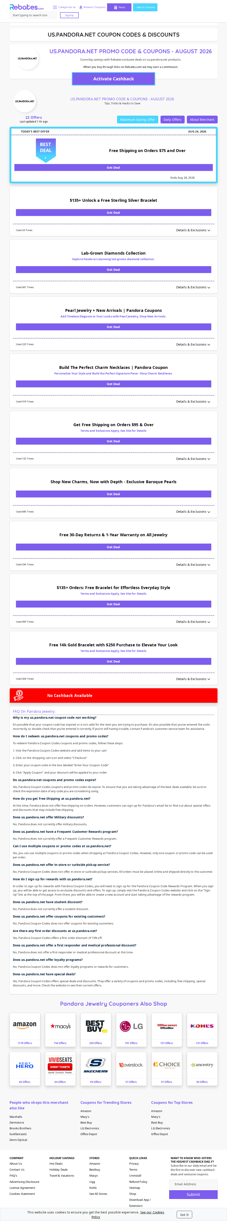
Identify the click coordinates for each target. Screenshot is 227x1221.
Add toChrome (146, 7)
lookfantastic (18, 1134)
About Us (16, 1164)
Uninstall (135, 1175)
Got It (184, 1215)
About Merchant (202, 119)
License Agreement (22, 1188)
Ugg (92, 1182)
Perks (122, 7)
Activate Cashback (113, 79)
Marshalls (16, 1117)
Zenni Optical (18, 1140)
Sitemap (134, 1188)
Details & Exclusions (191, 230)
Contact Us (17, 1170)
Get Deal (113, 167)
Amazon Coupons (95, 7)
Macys (93, 1175)
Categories (64, 7)
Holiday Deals (58, 1170)
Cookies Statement (22, 1194)
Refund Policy (138, 1182)
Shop (132, 1194)
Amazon (86, 1111)
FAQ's (13, 1175)
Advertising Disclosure (24, 1182)
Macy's (85, 1117)
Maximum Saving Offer (137, 119)
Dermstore (17, 1122)
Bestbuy (94, 1170)
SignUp (69, 15)
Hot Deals (56, 1164)
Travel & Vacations (61, 1175)
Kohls (93, 1188)
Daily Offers (173, 119)
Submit (193, 1194)
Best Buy (86, 1122)
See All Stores (98, 1194)
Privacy (134, 1164)
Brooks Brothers (20, 1128)
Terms (133, 1170)
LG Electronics (89, 1128)
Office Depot (88, 1134)
